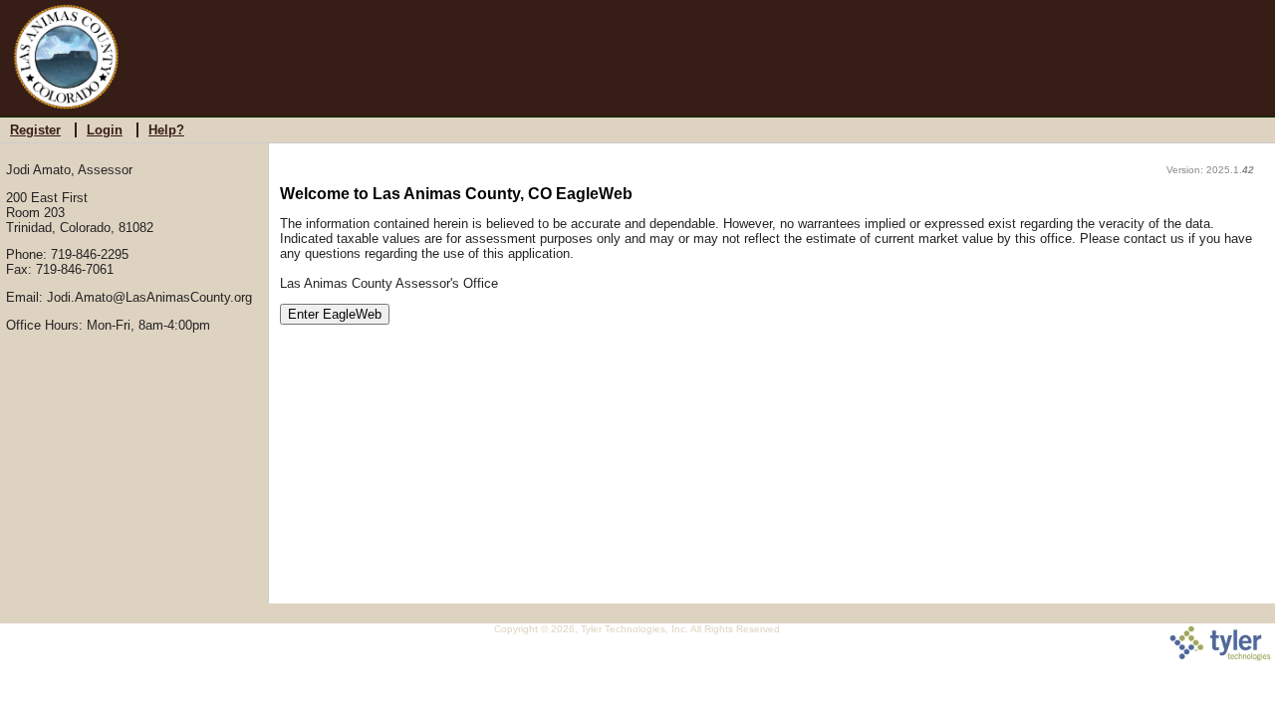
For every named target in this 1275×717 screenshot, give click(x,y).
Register (35, 129)
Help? (166, 129)
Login (105, 129)
